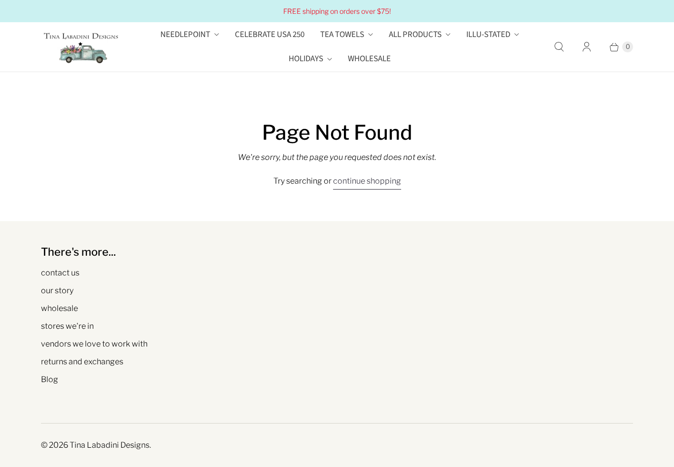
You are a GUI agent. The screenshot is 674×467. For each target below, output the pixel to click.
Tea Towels (342, 34)
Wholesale (369, 59)
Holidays (306, 59)
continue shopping (367, 181)
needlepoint (185, 34)
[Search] (559, 47)
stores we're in (67, 326)
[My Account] (586, 47)
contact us (60, 272)
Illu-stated (488, 34)
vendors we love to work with (94, 344)
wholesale (59, 308)
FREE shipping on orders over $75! (337, 11)
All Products (415, 34)
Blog (49, 379)
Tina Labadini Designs (110, 445)
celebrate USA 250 (269, 34)
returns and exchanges (82, 361)
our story (57, 290)
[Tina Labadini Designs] (80, 47)
